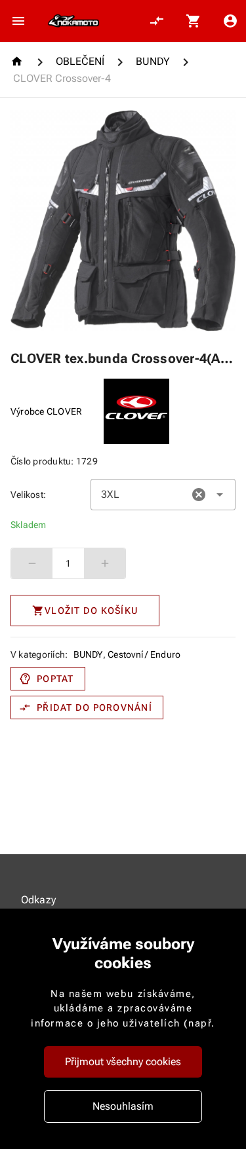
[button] (199, 494)
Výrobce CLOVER (46, 411)
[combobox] (163, 494)
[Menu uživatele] (230, 21)
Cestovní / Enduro (144, 654)
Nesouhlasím (123, 1106)
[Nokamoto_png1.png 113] (73, 20)
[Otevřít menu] (18, 21)
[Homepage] (18, 61)
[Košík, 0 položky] (193, 21)
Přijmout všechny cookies (123, 1061)
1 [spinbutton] (68, 563)
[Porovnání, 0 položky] (157, 21)
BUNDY (88, 654)
